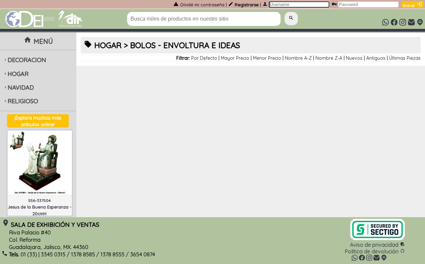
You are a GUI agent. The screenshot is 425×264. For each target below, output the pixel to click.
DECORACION (24, 60)
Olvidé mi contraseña (202, 4)
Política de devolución (375, 251)
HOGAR (16, 74)
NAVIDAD (18, 87)
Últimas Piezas (405, 58)
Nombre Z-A (328, 58)
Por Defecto (204, 58)
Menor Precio (267, 58)
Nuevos (354, 58)
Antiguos (375, 58)
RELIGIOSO (20, 101)
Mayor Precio (235, 58)
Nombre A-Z (298, 58)
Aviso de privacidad (377, 244)
